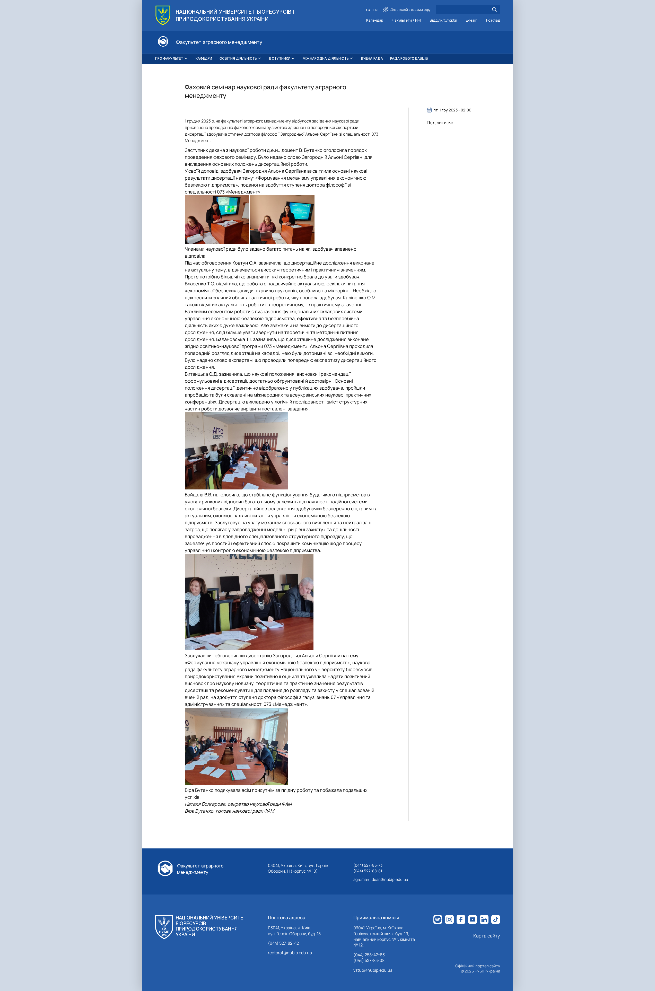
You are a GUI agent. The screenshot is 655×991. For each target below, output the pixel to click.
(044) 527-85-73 (367, 865)
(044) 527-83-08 (369, 960)
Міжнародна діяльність (326, 58)
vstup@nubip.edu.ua (372, 970)
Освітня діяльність (238, 58)
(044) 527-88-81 (367, 871)
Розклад (493, 20)
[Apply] (494, 9)
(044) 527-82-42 (283, 943)
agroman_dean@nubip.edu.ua (380, 879)
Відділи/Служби (443, 20)
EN (375, 10)
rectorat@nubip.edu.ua (290, 952)
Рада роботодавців (409, 58)
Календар (374, 20)
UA (368, 10)
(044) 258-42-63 (369, 955)
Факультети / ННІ (406, 20)
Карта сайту (486, 935)
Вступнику (279, 58)
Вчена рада (372, 58)
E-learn (471, 20)
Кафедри (204, 58)
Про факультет (169, 58)
